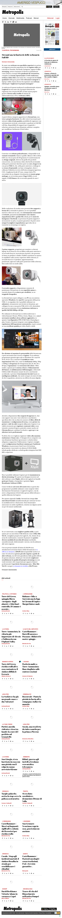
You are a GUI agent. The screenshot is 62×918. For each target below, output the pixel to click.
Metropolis (4, 6)
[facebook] (3, 22)
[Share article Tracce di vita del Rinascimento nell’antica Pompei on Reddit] (33, 901)
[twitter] (5, 22)
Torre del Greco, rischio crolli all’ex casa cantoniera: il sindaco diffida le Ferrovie (10, 669)
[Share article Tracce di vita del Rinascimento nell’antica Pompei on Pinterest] (29, 901)
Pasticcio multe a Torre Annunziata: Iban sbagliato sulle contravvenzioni (31, 668)
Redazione (10, 6)
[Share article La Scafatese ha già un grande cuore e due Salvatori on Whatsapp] (11, 708)
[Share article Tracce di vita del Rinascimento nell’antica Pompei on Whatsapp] (31, 901)
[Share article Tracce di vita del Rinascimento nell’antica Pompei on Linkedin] (27, 901)
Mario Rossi (46, 92)
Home (4, 18)
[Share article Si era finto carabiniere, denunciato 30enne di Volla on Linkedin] (27, 805)
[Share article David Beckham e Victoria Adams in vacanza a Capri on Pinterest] (9, 901)
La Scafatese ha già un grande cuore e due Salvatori (10, 699)
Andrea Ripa (25, 611)
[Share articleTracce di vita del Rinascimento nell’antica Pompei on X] (25, 901)
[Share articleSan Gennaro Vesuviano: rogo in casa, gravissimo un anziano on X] (25, 838)
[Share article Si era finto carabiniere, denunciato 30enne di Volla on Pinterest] (29, 805)
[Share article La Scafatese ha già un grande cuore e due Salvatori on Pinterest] (9, 708)
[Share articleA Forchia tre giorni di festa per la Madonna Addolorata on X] (47, 67)
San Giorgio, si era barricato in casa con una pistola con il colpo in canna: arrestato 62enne (11, 764)
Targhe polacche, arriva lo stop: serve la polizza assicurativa (11, 796)
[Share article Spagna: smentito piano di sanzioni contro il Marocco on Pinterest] (51, 94)
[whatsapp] (13, 22)
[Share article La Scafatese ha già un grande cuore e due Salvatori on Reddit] (13, 708)
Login (58, 18)
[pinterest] (11, 22)
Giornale (11, 18)
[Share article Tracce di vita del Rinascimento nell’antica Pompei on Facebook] (23, 901)
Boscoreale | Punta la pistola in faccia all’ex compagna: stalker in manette (31, 700)
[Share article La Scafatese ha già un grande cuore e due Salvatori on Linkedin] (6, 708)
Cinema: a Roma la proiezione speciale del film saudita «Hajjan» (51, 75)
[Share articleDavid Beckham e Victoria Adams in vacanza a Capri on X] (4, 901)
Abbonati (50, 18)
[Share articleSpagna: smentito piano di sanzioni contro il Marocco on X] (47, 94)
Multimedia (20, 18)
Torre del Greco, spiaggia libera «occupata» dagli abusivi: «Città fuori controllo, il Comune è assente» (11, 602)
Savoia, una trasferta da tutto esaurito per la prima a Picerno (31, 729)
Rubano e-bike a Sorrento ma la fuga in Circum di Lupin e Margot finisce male (31, 600)
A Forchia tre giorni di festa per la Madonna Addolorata (51, 62)
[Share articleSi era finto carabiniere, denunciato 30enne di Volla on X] (25, 805)
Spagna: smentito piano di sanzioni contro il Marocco (51, 88)
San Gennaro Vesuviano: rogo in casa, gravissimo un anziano (30, 827)
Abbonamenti (17, 6)
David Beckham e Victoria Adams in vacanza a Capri (9, 894)
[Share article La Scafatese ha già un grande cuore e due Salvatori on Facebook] (2, 708)
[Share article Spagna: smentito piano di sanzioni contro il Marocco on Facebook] (45, 94)
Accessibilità (48, 913)
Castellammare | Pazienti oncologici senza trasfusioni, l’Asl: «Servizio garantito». (30, 861)
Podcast (29, 18)
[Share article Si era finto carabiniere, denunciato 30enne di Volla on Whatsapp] (31, 805)
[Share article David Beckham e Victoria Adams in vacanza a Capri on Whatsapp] (11, 901)
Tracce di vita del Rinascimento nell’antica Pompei (30, 894)
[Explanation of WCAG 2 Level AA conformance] (57, 913)
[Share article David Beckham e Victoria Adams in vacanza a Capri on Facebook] (2, 901)
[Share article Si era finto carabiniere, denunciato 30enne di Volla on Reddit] (33, 805)
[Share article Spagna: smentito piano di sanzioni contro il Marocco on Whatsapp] (53, 94)
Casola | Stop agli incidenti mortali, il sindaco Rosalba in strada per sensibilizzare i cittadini (10, 862)
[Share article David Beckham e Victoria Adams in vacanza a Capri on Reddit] (13, 901)
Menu (36, 18)
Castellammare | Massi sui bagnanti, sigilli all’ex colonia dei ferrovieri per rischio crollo (10, 828)
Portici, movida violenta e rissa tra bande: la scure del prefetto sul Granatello (10, 731)
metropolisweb (6, 611)
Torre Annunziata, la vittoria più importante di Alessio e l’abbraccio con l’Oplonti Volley (11, 636)
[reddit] (16, 22)
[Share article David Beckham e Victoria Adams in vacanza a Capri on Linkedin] (6, 901)
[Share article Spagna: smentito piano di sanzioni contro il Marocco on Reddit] (55, 94)
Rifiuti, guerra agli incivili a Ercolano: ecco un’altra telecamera (30, 763)
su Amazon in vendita (20, 566)
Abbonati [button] (52, 49)
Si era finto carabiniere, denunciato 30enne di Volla (32, 797)
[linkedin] (8, 22)
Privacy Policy (42, 913)
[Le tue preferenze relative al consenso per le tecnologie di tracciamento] (60, 916)
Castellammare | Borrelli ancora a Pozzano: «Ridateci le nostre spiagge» (31, 635)
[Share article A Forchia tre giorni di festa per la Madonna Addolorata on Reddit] (55, 67)
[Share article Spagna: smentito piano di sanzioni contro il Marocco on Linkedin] (49, 94)
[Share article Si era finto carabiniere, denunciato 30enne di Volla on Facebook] (23, 805)
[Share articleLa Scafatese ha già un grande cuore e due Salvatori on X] (4, 708)
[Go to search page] (22, 7)
